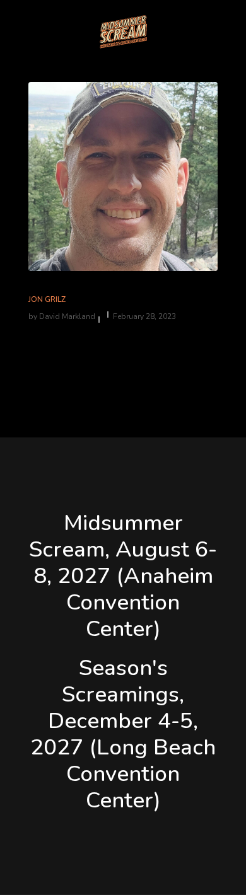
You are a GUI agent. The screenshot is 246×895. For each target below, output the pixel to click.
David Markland (67, 316)
